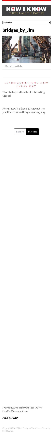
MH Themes (7, 431)
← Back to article (12, 66)
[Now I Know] (26, 11)
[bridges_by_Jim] (26, 49)
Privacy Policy (10, 418)
